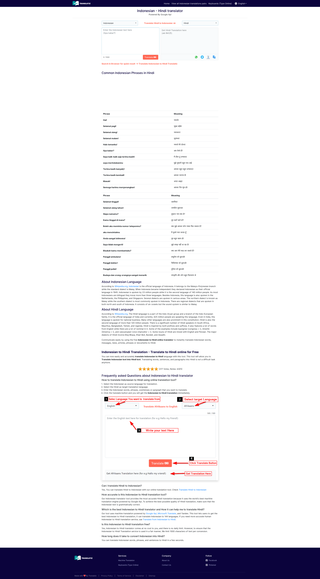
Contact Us (166, 565)
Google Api (151, 513)
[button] (240, 3)
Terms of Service (124, 576)
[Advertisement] (87, 57)
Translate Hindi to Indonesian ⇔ (160, 23)
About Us (165, 560)
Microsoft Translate (167, 513)
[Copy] (214, 57)
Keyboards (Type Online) (220, 3)
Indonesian (134, 286)
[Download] (208, 57)
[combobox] (120, 23)
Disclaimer (140, 576)
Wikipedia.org (121, 286)
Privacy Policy (107, 576)
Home (167, 3)
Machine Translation (130, 560)
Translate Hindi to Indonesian (192, 489)
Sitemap (152, 576)
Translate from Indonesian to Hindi (159, 519)
